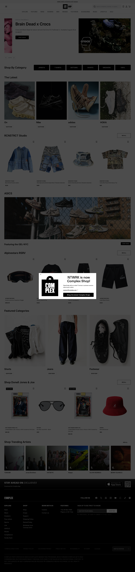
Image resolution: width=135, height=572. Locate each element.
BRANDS (65, 12)
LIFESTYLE (103, 12)
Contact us (45, 513)
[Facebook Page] (96, 498)
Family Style (8, 538)
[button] (121, 549)
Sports (6, 522)
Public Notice (61, 549)
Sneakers (7, 516)
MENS (42, 12)
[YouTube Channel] (115, 498)
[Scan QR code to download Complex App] (128, 484)
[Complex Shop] (67, 6)
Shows (6, 531)
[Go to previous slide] (5, 57)
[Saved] (123, 7)
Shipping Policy (28, 519)
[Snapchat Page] (120, 498)
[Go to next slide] (14, 57)
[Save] (33, 141)
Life (5, 525)
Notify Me (112, 511)
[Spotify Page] (130, 498)
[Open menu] (6, 6)
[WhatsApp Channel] (106, 498)
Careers (44, 510)
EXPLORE (25, 12)
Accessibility (75, 549)
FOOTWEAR (74, 12)
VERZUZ (7, 528)
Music (6, 513)
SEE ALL (124, 135)
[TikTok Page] (125, 498)
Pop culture (8, 519)
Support (25, 516)
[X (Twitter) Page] (101, 498)
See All (125, 442)
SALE (111, 12)
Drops (25, 513)
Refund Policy (27, 522)
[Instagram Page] (111, 498)
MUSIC (95, 12)
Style (6, 510)
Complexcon (8, 535)
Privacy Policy (106, 514)
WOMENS (50, 12)
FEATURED (34, 12)
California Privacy (44, 549)
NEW (57, 12)
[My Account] (126, 6)
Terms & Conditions (11, 549)
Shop (25, 510)
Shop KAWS (58, 35)
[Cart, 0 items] (129, 6)
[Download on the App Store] (114, 484)
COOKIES (97, 549)
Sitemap (87, 549)
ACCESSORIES (85, 12)
